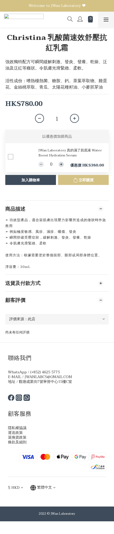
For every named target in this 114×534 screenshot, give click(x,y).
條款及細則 (17, 442)
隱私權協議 (17, 428)
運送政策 (15, 433)
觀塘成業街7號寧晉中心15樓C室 (45, 382)
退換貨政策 (17, 437)
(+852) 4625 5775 (45, 372)
